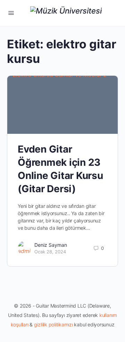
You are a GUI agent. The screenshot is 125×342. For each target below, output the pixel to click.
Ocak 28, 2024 (50, 251)
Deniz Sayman (50, 245)
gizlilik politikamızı (53, 324)
